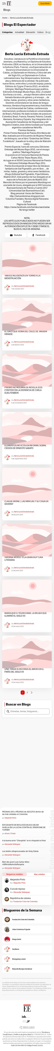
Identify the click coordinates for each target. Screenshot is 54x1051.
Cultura (40, 32)
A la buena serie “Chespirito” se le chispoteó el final (24, 840)
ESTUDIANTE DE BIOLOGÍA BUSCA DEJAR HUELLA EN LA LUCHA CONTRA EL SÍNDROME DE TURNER (23, 827)
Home (4, 18)
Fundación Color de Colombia (25, 901)
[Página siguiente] (31, 692)
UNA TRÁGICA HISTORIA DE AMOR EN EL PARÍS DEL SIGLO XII (24, 670)
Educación (30, 32)
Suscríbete (45, 3)
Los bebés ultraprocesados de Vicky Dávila (20, 851)
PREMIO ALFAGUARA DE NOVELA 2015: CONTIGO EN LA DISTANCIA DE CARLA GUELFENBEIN (23, 390)
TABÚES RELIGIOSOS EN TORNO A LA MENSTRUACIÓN (22, 277)
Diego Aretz (16, 939)
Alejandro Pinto (10, 818)
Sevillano (15, 949)
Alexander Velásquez (12, 844)
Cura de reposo (17, 889)
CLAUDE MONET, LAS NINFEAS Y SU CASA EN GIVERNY (26, 502)
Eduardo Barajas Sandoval (22, 969)
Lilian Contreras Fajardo (21, 929)
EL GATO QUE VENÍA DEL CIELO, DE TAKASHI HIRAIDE (25, 333)
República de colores (20, 898)
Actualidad (19, 32)
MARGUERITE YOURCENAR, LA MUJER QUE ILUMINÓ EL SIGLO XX (25, 614)
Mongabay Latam (19, 959)
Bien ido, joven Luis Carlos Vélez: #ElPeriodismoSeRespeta (15, 863)
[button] (50, 32)
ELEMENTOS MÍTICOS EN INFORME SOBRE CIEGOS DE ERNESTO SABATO (25, 447)
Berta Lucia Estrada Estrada (24, 286)
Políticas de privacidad (22, 1034)
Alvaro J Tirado (10, 833)
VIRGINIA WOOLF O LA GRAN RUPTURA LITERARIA (23, 558)
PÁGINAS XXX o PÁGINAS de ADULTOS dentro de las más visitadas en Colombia (23, 813)
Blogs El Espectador (20, 25)
